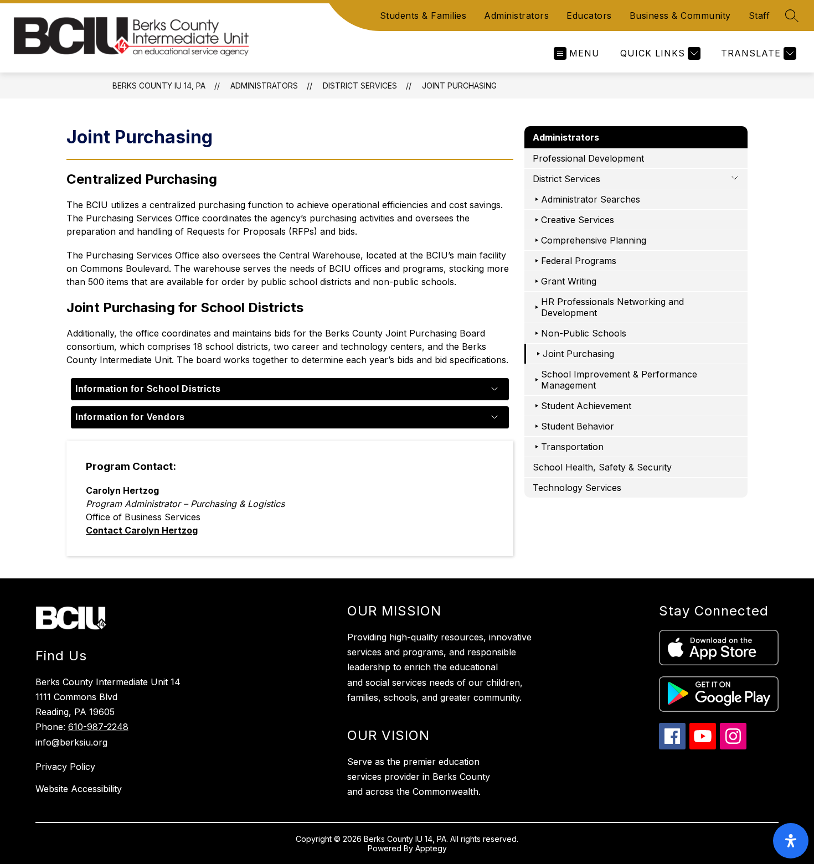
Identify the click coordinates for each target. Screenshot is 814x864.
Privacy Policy (65, 766)
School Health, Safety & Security (602, 467)
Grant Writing (568, 281)
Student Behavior (577, 426)
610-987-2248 (98, 726)
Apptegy (431, 848)
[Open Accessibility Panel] (790, 840)
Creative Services (577, 219)
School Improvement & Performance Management (619, 380)
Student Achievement (586, 405)
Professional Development (588, 158)
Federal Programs (578, 260)
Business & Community (680, 15)
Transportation (572, 446)
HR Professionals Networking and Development (612, 307)
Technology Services (577, 487)
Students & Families (423, 15)
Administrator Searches (590, 199)
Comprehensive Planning (593, 240)
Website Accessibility (78, 788)
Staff (759, 15)
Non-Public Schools (583, 333)
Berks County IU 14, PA (158, 85)
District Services (360, 85)
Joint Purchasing (459, 85)
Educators (589, 15)
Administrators (516, 15)
